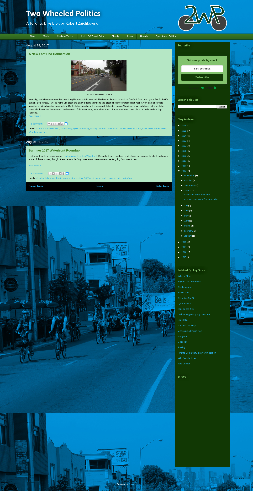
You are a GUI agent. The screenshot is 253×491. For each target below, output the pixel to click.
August (188, 191)
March (187, 226)
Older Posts (162, 186)
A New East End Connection (49, 54)
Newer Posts (36, 186)
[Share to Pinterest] (62, 124)
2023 (184, 141)
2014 (184, 252)
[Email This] (49, 124)
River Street (147, 128)
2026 (184, 126)
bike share (50, 178)
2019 (184, 161)
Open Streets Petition (166, 36)
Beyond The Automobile (189, 281)
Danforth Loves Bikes (108, 128)
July (186, 205)
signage (112, 178)
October (188, 180)
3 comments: (37, 173)
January (188, 236)
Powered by (193, 88)
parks (105, 178)
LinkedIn (144, 36)
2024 (184, 136)
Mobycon (182, 336)
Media (46, 36)
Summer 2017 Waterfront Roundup (54, 150)
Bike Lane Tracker (65, 36)
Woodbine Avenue (38, 132)
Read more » (35, 116)
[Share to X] (55, 124)
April (186, 221)
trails (119, 178)
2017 (184, 171)
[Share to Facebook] (59, 124)
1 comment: (37, 124)
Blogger (132, 484)
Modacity (182, 342)
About (33, 36)
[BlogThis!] (52, 124)
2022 (184, 146)
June (186, 210)
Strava (130, 36)
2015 (184, 247)
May (186, 216)
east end (137, 128)
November (189, 175)
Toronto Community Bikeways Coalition (197, 353)
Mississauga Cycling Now (190, 331)
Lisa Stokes (183, 320)
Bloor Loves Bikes (51, 128)
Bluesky (115, 36)
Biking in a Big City (187, 298)
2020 (184, 156)
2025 (184, 131)
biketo (39, 128)
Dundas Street (125, 128)
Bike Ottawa (183, 293)
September (190, 185)
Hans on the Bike (186, 309)
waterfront (128, 178)
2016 (184, 242)
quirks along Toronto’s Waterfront (80, 156)
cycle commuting (81, 128)
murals (98, 178)
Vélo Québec (184, 364)
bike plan (40, 178)
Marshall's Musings (187, 325)
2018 (184, 166)
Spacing (181, 347)
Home (99, 186)
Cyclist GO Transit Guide (92, 36)
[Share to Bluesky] (66, 125)
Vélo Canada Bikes (187, 358)
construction (69, 178)
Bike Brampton (185, 287)
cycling (93, 128)
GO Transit (89, 178)
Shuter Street (160, 128)
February (188, 231)
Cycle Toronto (184, 304)
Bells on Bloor (184, 276)
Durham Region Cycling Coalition (194, 314)
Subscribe (202, 77)
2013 (184, 257)
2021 (184, 151)
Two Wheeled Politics (63, 14)
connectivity (66, 128)
